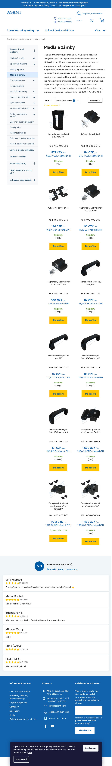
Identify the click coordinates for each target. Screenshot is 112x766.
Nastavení (21, 759)
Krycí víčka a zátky (18, 91)
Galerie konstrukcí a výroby (23, 719)
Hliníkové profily (17, 58)
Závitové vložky (18, 156)
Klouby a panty (17, 69)
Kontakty (14, 706)
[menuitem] (24, 30)
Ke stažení (15, 710)
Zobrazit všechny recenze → (62, 569)
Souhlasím (90, 748)
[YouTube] (52, 726)
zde (30, 752)
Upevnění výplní (17, 102)
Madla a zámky (17, 75)
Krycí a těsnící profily (20, 97)
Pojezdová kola (17, 86)
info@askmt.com (65, 22)
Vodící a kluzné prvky (20, 108)
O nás (12, 715)
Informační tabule (18, 132)
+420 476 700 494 (59, 712)
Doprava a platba (18, 702)
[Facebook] (45, 726)
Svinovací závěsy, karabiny (22, 138)
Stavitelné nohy (17, 80)
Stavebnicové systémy (17, 50)
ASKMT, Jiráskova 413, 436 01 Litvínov (57, 692)
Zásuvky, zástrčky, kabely (22, 122)
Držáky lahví (15, 127)
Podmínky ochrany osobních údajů (19, 697)
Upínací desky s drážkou (22, 149)
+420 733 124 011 (64, 18)
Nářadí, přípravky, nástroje (22, 143)
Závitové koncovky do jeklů (21, 171)
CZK (78, 20)
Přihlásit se (85, 730)
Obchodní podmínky (20, 691)
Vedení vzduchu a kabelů (18, 115)
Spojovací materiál (18, 63)
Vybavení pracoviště (20, 179)
